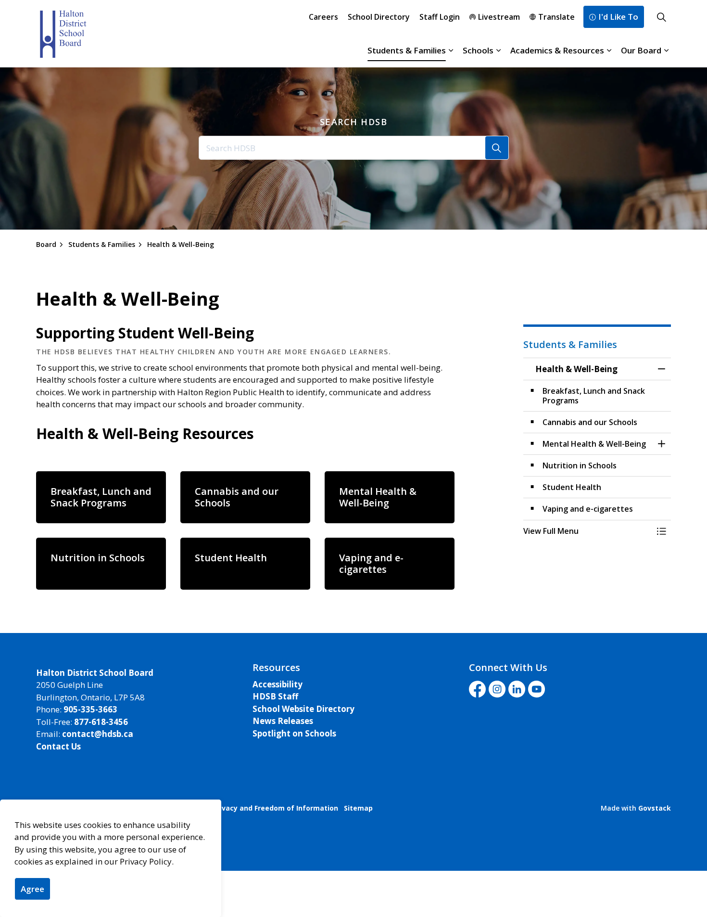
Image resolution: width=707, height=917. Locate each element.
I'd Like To (618, 16)
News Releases (282, 720)
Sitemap (358, 808)
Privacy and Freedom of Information (275, 808)
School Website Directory (303, 708)
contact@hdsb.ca (97, 733)
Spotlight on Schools (294, 733)
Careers (323, 17)
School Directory (379, 17)
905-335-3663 (90, 709)
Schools (478, 50)
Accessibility (277, 684)
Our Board (641, 50)
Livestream (499, 17)
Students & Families (406, 50)
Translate (556, 17)
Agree (32, 888)
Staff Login (439, 17)
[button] (587, 531)
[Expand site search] (661, 17)
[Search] (497, 148)
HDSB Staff (275, 696)
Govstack (654, 808)
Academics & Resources (557, 50)
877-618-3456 (101, 721)
